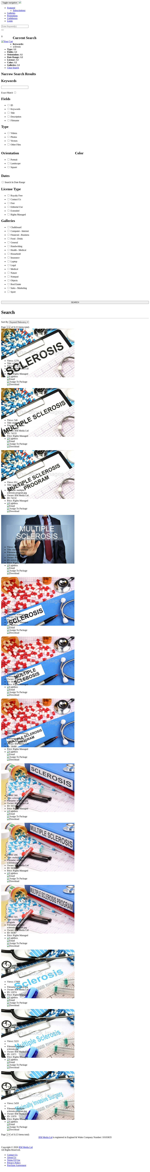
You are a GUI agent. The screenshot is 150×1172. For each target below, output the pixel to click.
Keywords (15, 109)
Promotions (12, 15)
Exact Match (7, 92)
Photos (14, 137)
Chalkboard (16, 227)
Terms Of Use (13, 1160)
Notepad (14, 276)
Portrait (14, 159)
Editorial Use (17, 207)
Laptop (14, 261)
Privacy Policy (14, 1162)
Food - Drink (17, 238)
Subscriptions (19, 10)
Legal (13, 265)
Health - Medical (18, 250)
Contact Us (16, 199)
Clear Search (13, 67)
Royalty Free (17, 195)
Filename (15, 120)
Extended (15, 211)
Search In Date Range (15, 182)
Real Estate (16, 284)
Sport (13, 292)
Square (14, 167)
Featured (11, 8)
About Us (11, 1157)
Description (16, 116)
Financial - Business (20, 235)
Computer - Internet (20, 231)
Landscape (16, 163)
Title (13, 113)
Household (16, 254)
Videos (14, 133)
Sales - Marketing (19, 288)
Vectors (14, 141)
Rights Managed (18, 214)
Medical (14, 269)
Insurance (15, 257)
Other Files (16, 144)
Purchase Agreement (16, 1165)
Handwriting (16, 246)
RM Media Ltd (45, 1137)
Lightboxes (12, 18)
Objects (14, 280)
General (14, 242)
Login (10, 21)
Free (13, 203)
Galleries (11, 13)
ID (12, 105)
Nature (14, 273)
